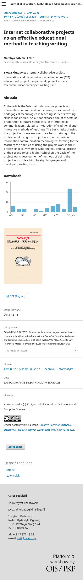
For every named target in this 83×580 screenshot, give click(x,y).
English (10, 470)
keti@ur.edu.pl (26, 538)
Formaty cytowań (17, 350)
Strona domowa (13, 12)
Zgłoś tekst (15, 446)
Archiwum (33, 12)
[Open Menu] (4, 4)
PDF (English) (17, 296)
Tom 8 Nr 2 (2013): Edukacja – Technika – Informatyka (34, 16)
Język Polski (13, 475)
